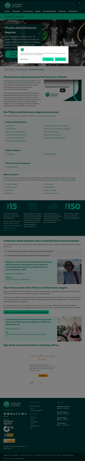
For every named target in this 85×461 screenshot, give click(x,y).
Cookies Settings (24, 59)
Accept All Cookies (60, 59)
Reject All (48, 59)
